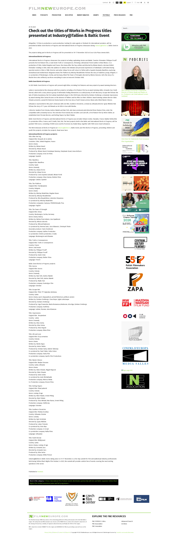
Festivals (40, 472)
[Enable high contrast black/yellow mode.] (120, 3)
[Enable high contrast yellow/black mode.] (124, 3)
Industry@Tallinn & (101, 45)
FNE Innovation (97, 526)
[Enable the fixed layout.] (132, 3)
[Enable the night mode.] (113, 3)
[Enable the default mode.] (109, 3)
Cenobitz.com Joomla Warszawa (125, 532)
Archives (124, 524)
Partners (55, 532)
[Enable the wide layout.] (135, 3)
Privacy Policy (48, 532)
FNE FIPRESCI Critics (99, 521)
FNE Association (97, 524)
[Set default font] (144, 3)
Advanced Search (127, 521)
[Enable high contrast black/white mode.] (117, 3)
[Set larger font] (148, 3)
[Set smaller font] (141, 3)
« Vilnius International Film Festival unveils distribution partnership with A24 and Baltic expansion (76, 481)
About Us (68, 532)
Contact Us (62, 532)
